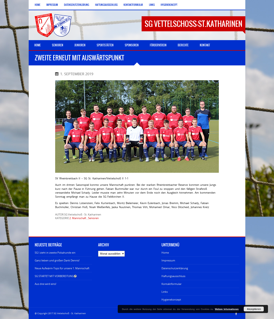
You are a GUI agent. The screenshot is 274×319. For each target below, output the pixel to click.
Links (152, 5)
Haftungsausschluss (106, 5)
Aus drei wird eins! (45, 284)
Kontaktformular (133, 5)
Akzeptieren (254, 309)
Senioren (93, 218)
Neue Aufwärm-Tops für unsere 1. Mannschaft (62, 268)
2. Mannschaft (77, 218)
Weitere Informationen (227, 309)
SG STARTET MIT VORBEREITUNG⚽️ (56, 276)
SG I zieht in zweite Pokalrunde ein (55, 252)
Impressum (52, 5)
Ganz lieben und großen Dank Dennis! (57, 260)
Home (37, 5)
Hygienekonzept (169, 5)
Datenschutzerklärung (76, 5)
